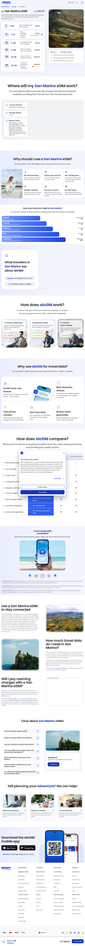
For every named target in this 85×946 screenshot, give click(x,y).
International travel (59, 876)
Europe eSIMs (21, 876)
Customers (76, 872)
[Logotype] (6, 2)
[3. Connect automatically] (71, 333)
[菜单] (82, 2)
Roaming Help (57, 913)
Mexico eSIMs (21, 902)
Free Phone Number (41, 891)
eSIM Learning (58, 895)
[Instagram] (79, 933)
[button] (23, 26)
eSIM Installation (40, 879)
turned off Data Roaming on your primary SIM (21, 700)
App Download (39, 876)
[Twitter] (67, 933)
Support (75, 868)
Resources (57, 868)
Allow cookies (42, 492)
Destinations (5, 6)
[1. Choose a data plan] (14, 333)
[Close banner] (63, 452)
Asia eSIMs (20, 887)
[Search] (76, 2)
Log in (73, 891)
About (38, 895)
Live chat (74, 876)
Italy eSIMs (20, 917)
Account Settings (76, 902)
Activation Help (76, 879)
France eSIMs (21, 910)
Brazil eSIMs (21, 913)
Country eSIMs (23, 895)
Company (39, 868)
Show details (57, 478)
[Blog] (14, 807)
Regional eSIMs (23, 872)
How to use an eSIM (59, 910)
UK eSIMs (20, 906)
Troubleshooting (76, 913)
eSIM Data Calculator (59, 906)
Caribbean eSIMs (22, 891)
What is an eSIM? (58, 902)
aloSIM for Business (41, 887)
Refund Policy (75, 883)
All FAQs (74, 898)
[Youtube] (75, 933)
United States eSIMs (23, 898)
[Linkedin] (71, 933)
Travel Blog (57, 872)
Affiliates (38, 902)
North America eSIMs (23, 883)
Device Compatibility (59, 898)
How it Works (40, 872)
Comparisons (57, 883)
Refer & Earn (39, 910)
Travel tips (56, 891)
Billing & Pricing (76, 910)
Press (37, 906)
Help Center (76, 895)
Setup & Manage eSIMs (78, 906)
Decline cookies (42, 487)
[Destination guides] (42, 807)
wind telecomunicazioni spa (17, 107)
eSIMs (55, 887)
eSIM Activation (40, 883)
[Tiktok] (83, 933)
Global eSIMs (21, 879)
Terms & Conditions (77, 887)
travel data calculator (61, 668)
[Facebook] (63, 933)
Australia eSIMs (22, 921)
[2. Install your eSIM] (42, 333)
